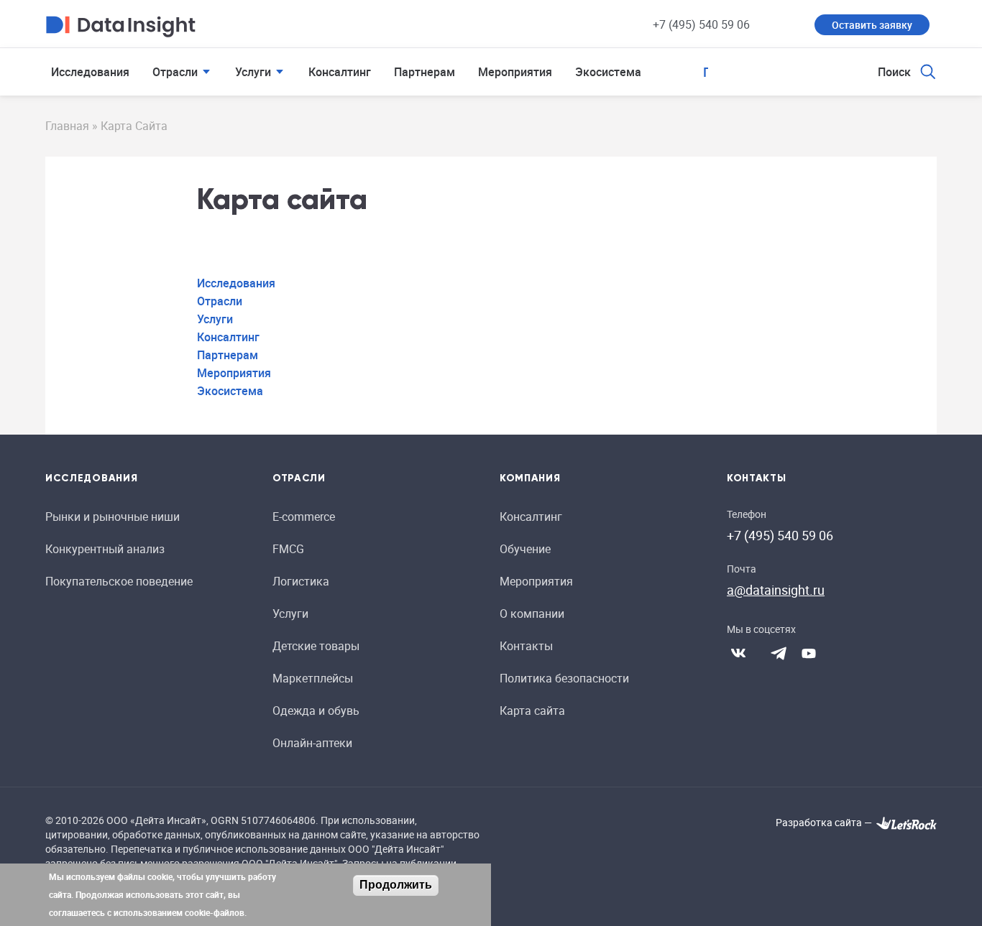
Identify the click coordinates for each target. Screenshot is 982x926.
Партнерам (424, 72)
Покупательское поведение (119, 581)
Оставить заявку (872, 25)
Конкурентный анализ (105, 549)
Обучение (525, 549)
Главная (67, 126)
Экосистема (608, 72)
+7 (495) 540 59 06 (701, 24)
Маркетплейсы (312, 678)
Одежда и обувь (315, 710)
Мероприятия (515, 72)
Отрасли (175, 72)
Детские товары (315, 646)
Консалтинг (339, 72)
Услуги (253, 72)
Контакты (526, 646)
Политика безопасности (564, 678)
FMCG (288, 549)
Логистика (300, 581)
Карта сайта (532, 710)
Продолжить (395, 885)
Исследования (90, 72)
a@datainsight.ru (776, 589)
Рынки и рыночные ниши (112, 516)
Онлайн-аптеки (312, 743)
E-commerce (303, 516)
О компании (532, 613)
